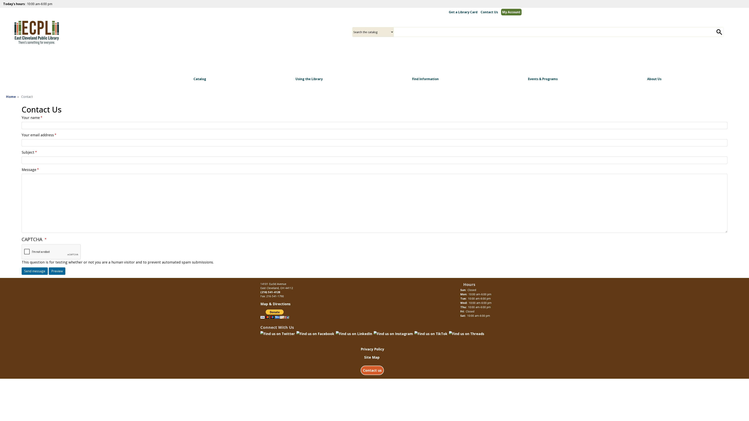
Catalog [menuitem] (199, 79)
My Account (511, 12)
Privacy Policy (372, 349)
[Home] (37, 31)
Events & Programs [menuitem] (543, 79)
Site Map (372, 357)
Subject (28, 152)
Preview (57, 271)
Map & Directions (275, 304)
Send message (34, 271)
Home (11, 96)
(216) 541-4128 (270, 292)
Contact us (372, 370)
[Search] (719, 32)
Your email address (38, 135)
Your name (31, 117)
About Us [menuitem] (654, 79)
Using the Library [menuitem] (309, 79)
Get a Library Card (463, 12)
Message (29, 169)
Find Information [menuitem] (425, 79)
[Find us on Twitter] (277, 333)
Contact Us (489, 12)
